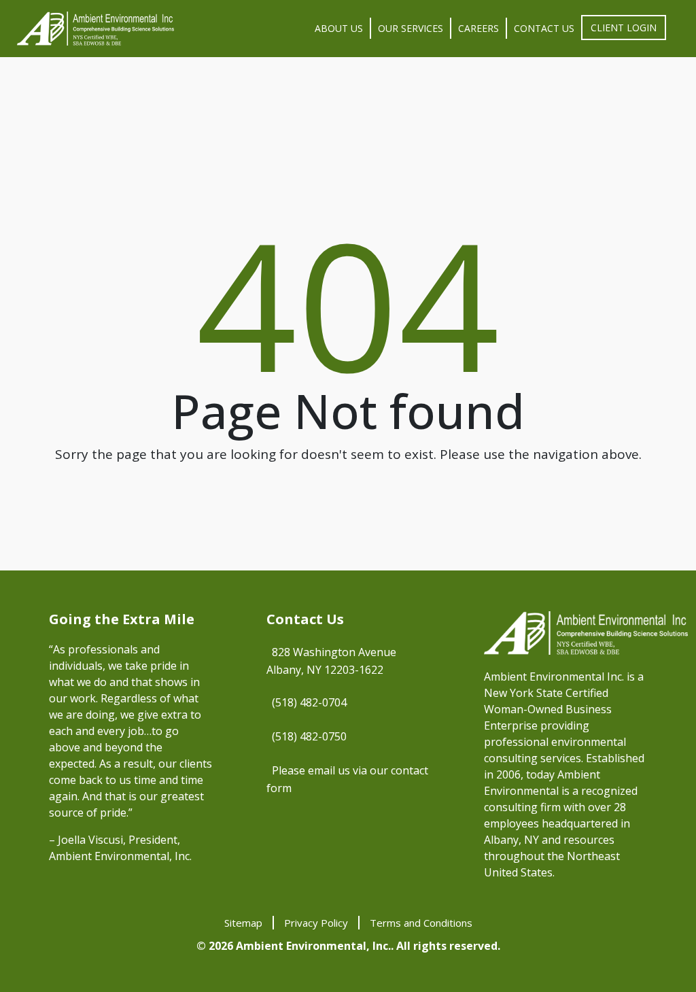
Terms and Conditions (421, 922)
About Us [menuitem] (339, 28)
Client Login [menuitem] (624, 27)
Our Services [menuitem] (410, 28)
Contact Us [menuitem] (544, 28)
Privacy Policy (316, 922)
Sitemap (243, 922)
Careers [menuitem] (478, 28)
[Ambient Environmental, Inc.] (95, 28)
